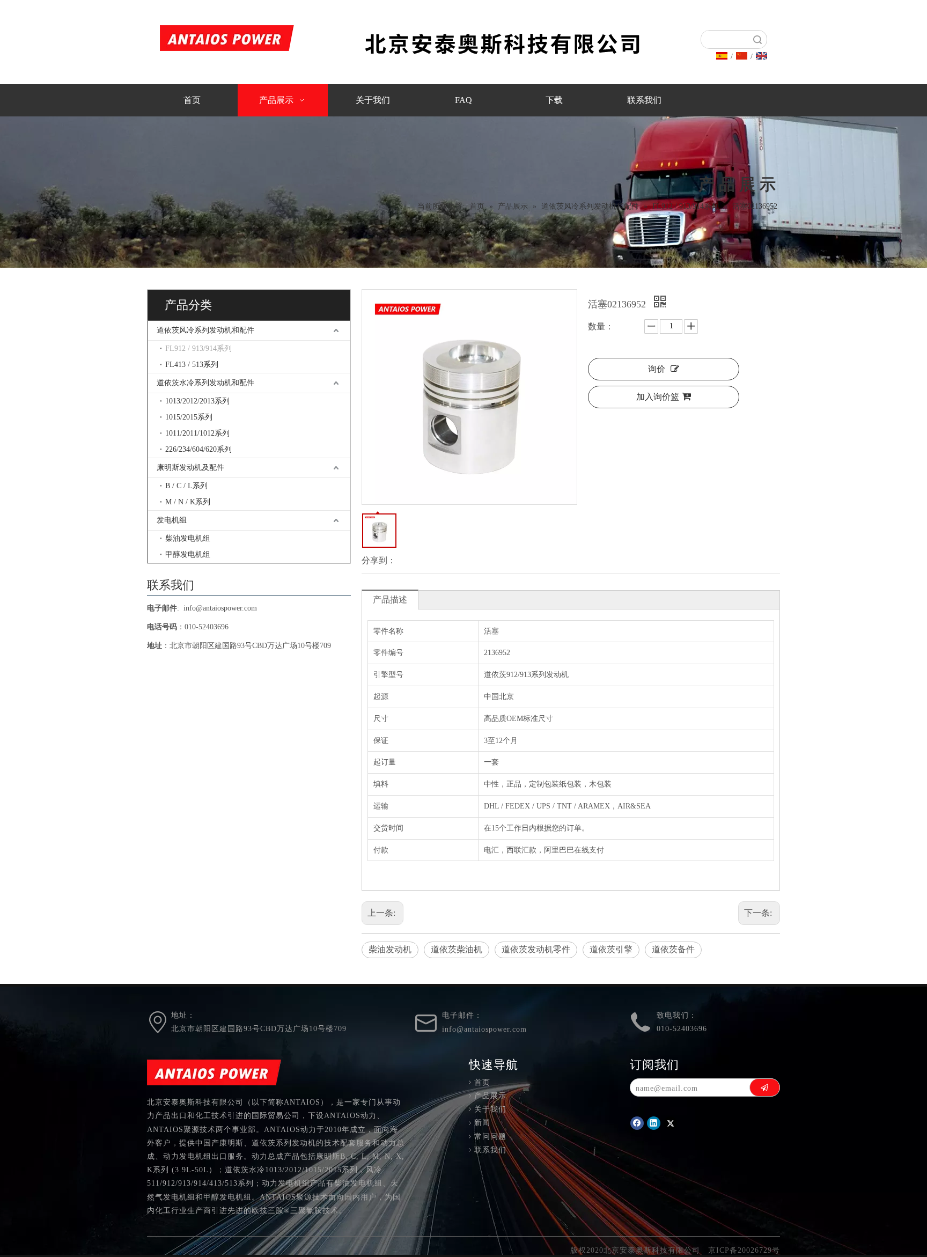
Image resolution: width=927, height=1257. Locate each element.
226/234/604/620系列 (198, 449)
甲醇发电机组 (187, 554)
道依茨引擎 (611, 949)
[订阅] (764, 1087)
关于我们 (490, 1109)
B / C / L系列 (186, 486)
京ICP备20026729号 (744, 1250)
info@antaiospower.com (220, 608)
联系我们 (490, 1150)
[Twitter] (670, 1122)
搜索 (757, 39)
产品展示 (490, 1096)
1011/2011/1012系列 (197, 433)
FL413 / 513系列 (191, 365)
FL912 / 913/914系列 (198, 348)
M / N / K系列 (187, 502)
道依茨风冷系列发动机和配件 (205, 330)
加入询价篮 (657, 396)
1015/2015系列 (188, 417)
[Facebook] (637, 1122)
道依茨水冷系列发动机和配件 (205, 383)
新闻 (482, 1123)
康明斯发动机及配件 (190, 468)
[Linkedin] (653, 1122)
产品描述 (390, 599)
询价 (656, 368)
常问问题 (490, 1137)
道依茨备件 (673, 949)
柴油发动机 (390, 949)
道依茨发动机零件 (536, 949)
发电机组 (172, 520)
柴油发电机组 (187, 538)
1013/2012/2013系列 (197, 401)
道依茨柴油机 (456, 949)
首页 (482, 1082)
